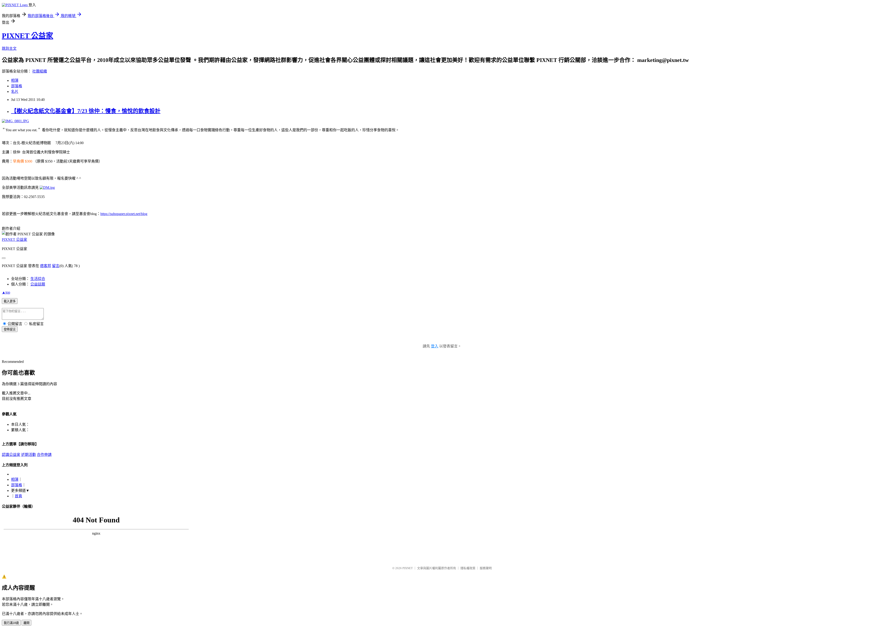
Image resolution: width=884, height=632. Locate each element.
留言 (55, 266)
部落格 (16, 86)
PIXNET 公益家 (27, 36)
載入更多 (10, 301)
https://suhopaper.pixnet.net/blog (123, 214)
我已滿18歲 (11, 623)
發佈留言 (10, 329)
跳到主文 (9, 48)
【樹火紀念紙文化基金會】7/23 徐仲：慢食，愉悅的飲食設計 (85, 111)
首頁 (18, 496)
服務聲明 (486, 568)
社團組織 (39, 71)
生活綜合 (37, 279)
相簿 (14, 80)
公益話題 (37, 284)
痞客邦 (45, 266)
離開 (26, 623)
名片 (14, 91)
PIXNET (407, 568)
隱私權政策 (467, 568)
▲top (6, 292)
